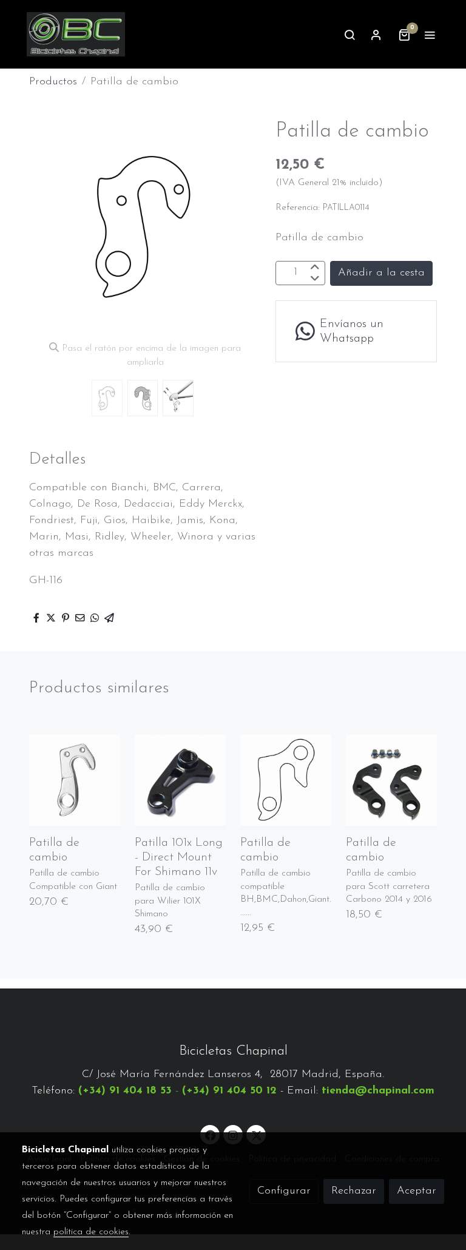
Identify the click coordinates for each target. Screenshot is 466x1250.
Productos (53, 81)
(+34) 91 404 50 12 (229, 1091)
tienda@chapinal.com (378, 1091)
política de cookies (91, 1232)
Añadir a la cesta (381, 273)
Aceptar (416, 1191)
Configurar (284, 1191)
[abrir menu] (429, 35)
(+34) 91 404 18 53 (125, 1091)
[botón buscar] (349, 35)
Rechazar (353, 1191)
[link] (76, 34)
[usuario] (376, 35)
